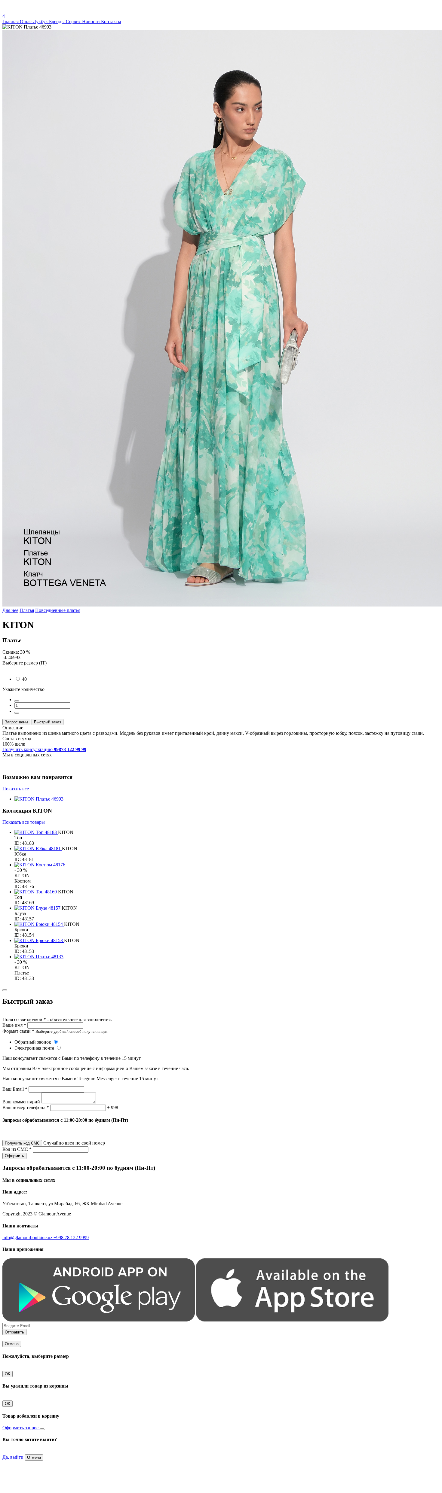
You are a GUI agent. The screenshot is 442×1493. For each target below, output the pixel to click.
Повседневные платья (57, 610)
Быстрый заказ (47, 722)
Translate (47, 10)
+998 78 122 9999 (71, 1237)
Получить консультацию (44, 749)
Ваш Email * (14, 1089)
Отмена (12, 1344)
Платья (27, 610)
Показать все (15, 788)
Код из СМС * (17, 1149)
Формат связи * (18, 1031)
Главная (11, 21)
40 (24, 679)
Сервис (74, 21)
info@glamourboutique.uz (28, 1237)
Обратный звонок (33, 1041)
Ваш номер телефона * (25, 1107)
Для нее (10, 610)
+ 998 (112, 1107)
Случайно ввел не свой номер (74, 1142)
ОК (7, 1374)
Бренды (57, 21)
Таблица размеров (21, 668)
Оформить (14, 1156)
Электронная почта (34, 1048)
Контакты (111, 21)
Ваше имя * (14, 1025)
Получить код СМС (22, 1143)
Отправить (14, 1332)
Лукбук (41, 21)
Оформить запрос (21, 1427)
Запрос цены (16, 722)
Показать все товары (23, 822)
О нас (26, 21)
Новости (91, 21)
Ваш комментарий (21, 1101)
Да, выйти (12, 1457)
